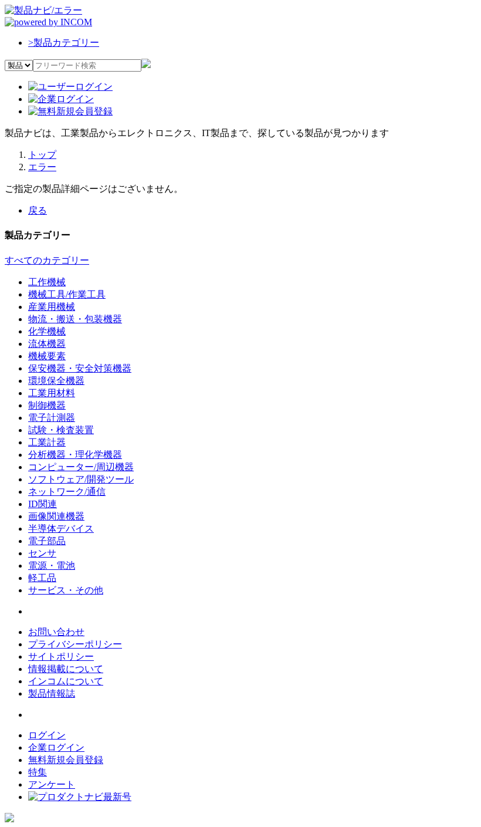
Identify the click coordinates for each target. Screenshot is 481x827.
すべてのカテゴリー (47, 260)
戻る (37, 210)
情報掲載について (65, 669)
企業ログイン (56, 747)
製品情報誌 (51, 693)
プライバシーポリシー (75, 644)
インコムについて (65, 681)
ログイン (47, 735)
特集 (37, 772)
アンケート (51, 784)
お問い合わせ (56, 632)
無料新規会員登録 (65, 760)
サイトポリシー (61, 656)
